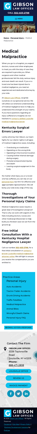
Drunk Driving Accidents (18, 295)
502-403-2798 (21, 13)
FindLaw (7, 430)
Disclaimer (7, 424)
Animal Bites (12, 309)
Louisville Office (18, 371)
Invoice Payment (18, 385)
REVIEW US (18, 378)
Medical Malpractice (16, 304)
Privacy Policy (25, 424)
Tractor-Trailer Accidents (18, 291)
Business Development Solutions (16, 427)
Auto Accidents (13, 287)
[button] (18, 18)
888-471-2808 (16, 365)
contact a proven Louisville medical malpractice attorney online (17, 254)
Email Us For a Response (20, 328)
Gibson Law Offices (16, 418)
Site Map (16, 424)
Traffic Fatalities (14, 300)
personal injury (8, 182)
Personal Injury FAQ (16, 318)
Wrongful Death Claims (17, 313)
